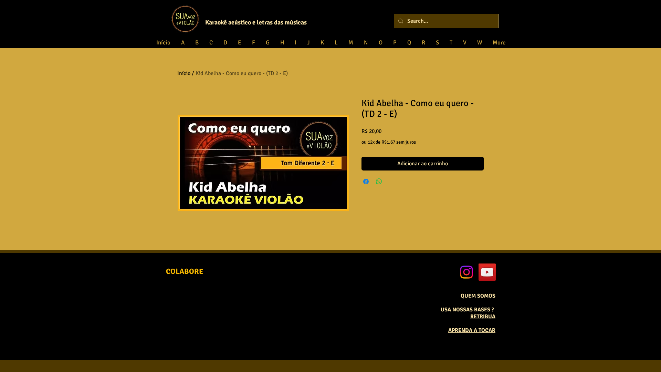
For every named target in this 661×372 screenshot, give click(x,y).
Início (183, 73)
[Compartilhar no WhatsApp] (379, 181)
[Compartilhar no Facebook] (366, 181)
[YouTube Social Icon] (487, 272)
